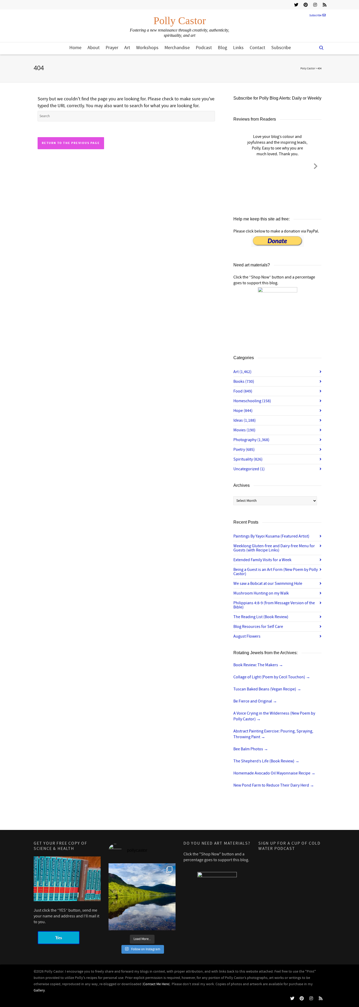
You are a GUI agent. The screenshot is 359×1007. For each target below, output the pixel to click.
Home (75, 48)
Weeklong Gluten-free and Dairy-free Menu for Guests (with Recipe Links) (274, 548)
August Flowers (246, 636)
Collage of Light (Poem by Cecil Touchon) (271, 677)
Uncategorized (249, 469)
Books (243, 381)
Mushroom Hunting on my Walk (261, 593)
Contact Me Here (156, 984)
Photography (251, 439)
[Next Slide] (315, 165)
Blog (222, 48)
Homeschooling (252, 401)
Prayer (112, 48)
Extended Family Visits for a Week (262, 559)
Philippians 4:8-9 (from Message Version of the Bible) (274, 605)
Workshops (147, 48)
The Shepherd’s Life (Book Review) (266, 761)
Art (127, 48)
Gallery (39, 990)
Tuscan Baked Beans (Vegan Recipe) (267, 689)
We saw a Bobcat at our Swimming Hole (267, 583)
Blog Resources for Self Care (258, 626)
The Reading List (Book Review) (260, 616)
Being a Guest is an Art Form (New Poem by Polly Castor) (275, 571)
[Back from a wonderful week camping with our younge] (142, 896)
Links (238, 48)
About (94, 48)
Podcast (204, 48)
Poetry (244, 449)
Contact (257, 48)
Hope (243, 410)
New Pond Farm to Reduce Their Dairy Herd (273, 785)
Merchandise (177, 48)
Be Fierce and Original (255, 701)
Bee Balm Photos (250, 749)
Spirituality (248, 459)
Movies (244, 430)
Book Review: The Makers (258, 665)
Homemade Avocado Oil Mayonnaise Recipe (274, 773)
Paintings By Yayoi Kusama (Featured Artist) (271, 536)
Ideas (244, 420)
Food (242, 391)
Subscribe (315, 15)
